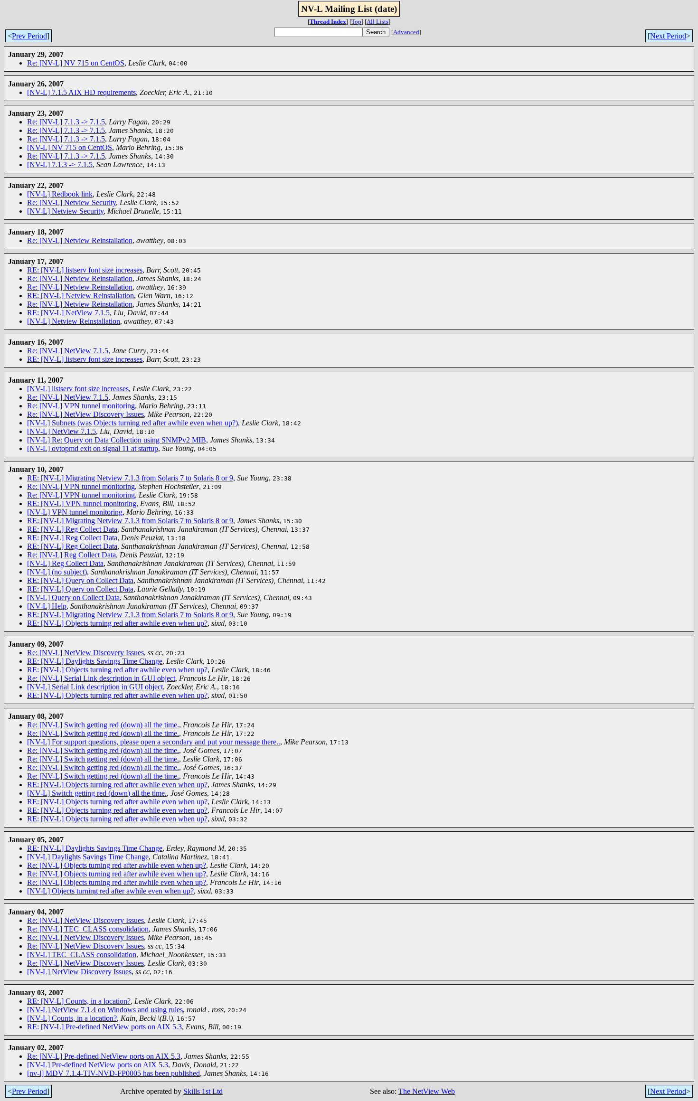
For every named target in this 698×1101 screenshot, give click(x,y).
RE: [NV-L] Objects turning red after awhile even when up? (117, 623)
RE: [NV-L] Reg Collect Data (72, 529)
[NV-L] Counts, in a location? (72, 1018)
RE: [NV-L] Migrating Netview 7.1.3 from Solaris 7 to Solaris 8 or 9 (130, 478)
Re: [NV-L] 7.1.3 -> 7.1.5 (66, 122)
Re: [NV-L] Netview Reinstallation (79, 240)
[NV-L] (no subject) (57, 572)
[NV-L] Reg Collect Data (65, 563)
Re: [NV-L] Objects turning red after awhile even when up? (116, 865)
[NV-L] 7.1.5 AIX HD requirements (81, 92)
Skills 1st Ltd (203, 1091)
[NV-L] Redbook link (60, 194)
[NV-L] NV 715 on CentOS (69, 147)
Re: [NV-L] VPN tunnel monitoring (81, 406)
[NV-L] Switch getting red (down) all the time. (97, 793)
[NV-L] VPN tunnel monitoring (75, 512)
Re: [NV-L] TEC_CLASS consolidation (88, 929)
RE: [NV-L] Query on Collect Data (80, 580)
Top (356, 21)
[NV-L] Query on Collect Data (73, 597)
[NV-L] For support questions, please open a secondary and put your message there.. (153, 742)
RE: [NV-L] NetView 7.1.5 (68, 313)
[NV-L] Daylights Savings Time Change (88, 857)
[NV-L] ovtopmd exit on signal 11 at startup (92, 448)
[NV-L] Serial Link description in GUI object (95, 687)
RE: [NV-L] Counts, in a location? (79, 1001)
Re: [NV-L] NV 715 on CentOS (75, 63)
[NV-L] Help (46, 606)
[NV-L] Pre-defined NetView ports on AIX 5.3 (97, 1065)
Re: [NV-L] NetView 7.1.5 (67, 351)
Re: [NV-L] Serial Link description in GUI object (101, 678)
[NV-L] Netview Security (65, 211)
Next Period (668, 36)
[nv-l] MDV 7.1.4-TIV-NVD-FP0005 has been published (113, 1073)
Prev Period (29, 36)
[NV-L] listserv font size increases (78, 389)
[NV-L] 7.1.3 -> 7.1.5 (60, 164)
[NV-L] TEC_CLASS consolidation (81, 954)
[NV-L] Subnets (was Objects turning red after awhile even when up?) (132, 423)
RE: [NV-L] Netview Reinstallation (80, 296)
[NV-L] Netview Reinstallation (73, 321)
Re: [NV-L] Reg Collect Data (71, 555)
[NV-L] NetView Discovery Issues (79, 972)
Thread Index (328, 21)
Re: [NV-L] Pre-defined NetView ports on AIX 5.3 (103, 1056)
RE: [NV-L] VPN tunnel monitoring (81, 503)
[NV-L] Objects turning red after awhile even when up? (110, 891)
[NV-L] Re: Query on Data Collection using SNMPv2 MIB (116, 440)
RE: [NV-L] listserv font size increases (84, 270)
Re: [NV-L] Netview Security (71, 202)
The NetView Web (426, 1091)
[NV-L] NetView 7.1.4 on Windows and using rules (105, 1010)
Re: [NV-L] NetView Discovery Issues (85, 414)
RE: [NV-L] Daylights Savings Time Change (94, 661)
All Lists (377, 21)
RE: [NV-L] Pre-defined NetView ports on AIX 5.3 (104, 1027)
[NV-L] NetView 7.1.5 (61, 431)
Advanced (406, 32)
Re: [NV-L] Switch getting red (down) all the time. (103, 725)
